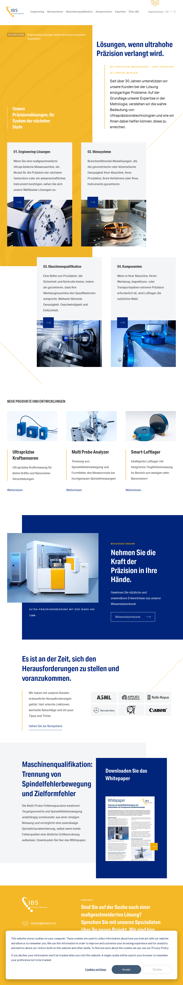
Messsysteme (55, 11)
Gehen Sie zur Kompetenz (45, 726)
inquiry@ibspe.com (43, 923)
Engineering (37, 11)
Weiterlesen (15, 490)
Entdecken (16, 34)
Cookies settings (95, 969)
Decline (157, 969)
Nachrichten (156, 11)
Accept (126, 969)
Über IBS (134, 11)
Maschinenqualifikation (79, 11)
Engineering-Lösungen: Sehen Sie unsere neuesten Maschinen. (56, 36)
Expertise (120, 11)
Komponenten (104, 11)
